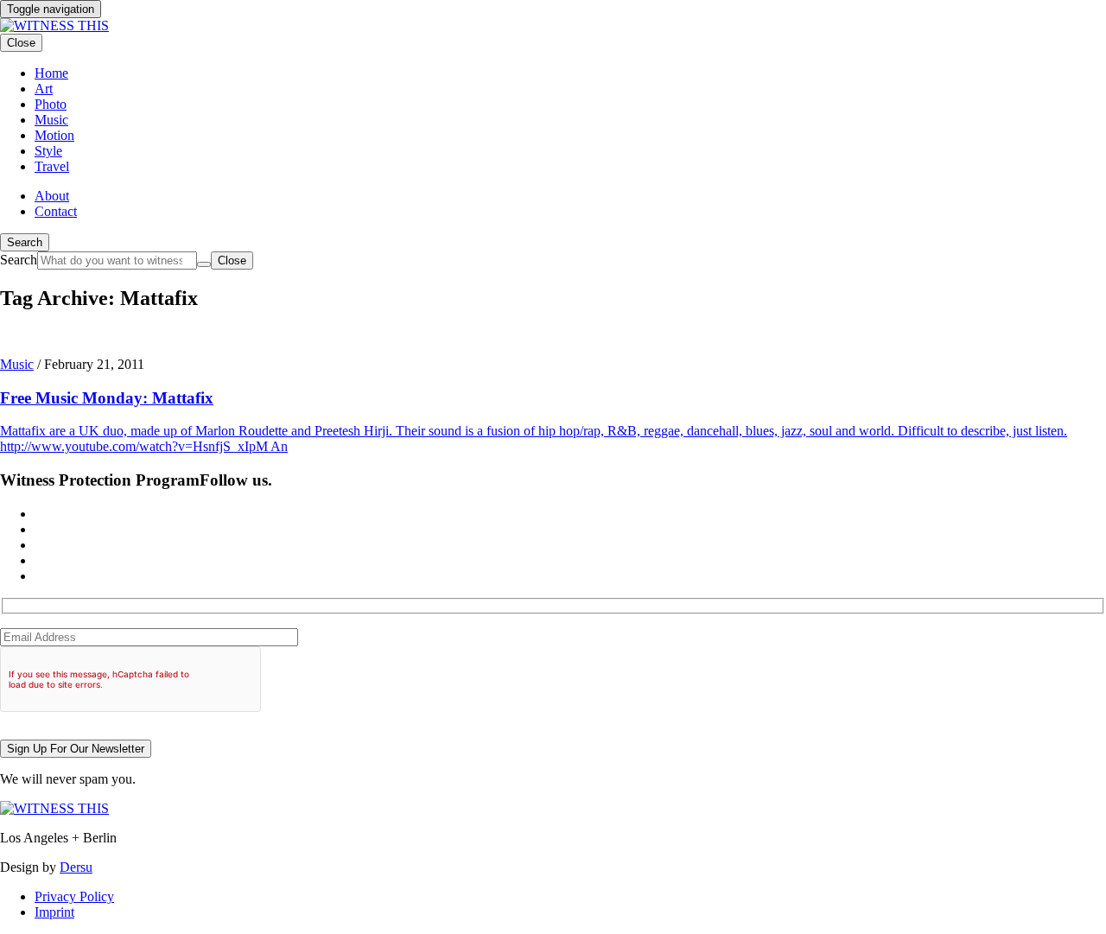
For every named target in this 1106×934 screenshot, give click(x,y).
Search (24, 242)
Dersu (76, 867)
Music (17, 364)
